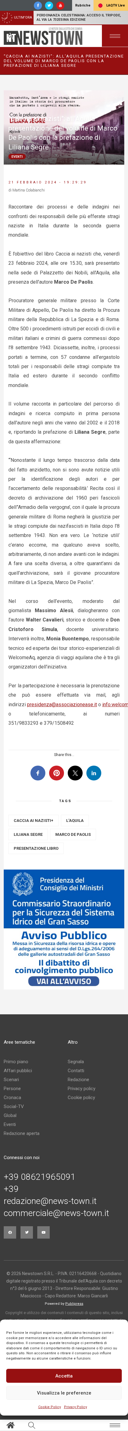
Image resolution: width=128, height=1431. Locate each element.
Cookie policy (81, 1097)
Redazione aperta (21, 1133)
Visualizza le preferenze (64, 1393)
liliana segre (28, 834)
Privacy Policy (75, 1407)
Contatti (76, 1070)
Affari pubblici (18, 1070)
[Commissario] (64, 930)
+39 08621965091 (39, 1177)
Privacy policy (81, 1088)
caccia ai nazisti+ (33, 820)
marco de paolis (73, 834)
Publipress (74, 1304)
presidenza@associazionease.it (62, 704)
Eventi (10, 1124)
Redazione (78, 1079)
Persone (12, 1088)
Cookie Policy (49, 1407)
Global (10, 1115)
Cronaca (12, 1097)
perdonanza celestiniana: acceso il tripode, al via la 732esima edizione (79, 17)
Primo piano (16, 1061)
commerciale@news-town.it (56, 1213)
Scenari (11, 1079)
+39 (11, 1189)
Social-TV (14, 1106)
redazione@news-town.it (50, 1201)
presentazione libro (36, 848)
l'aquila (75, 820)
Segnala (76, 1061)
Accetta (64, 1376)
